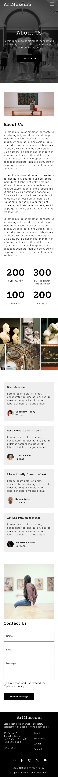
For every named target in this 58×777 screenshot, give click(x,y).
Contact (38, 749)
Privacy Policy (36, 768)
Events (37, 743)
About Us (38, 733)
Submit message (19, 696)
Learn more (29, 58)
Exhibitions (39, 738)
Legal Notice (19, 768)
